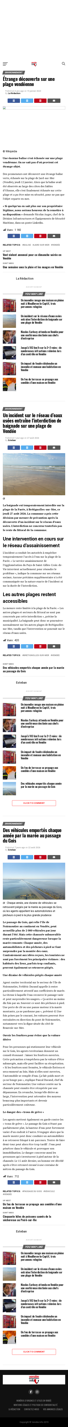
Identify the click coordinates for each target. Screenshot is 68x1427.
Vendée (56, 245)
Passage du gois (33, 1191)
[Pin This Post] (40, 101)
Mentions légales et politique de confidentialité (35, 1405)
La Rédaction (14, 93)
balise (27, 245)
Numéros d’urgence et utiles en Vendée (34, 1400)
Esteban (12, 440)
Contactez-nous (31, 1409)
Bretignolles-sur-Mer (36, 655)
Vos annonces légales (53, 1409)
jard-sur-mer (41, 245)
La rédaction (14, 1409)
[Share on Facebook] (14, 101)
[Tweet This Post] (27, 101)
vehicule (50, 1191)
